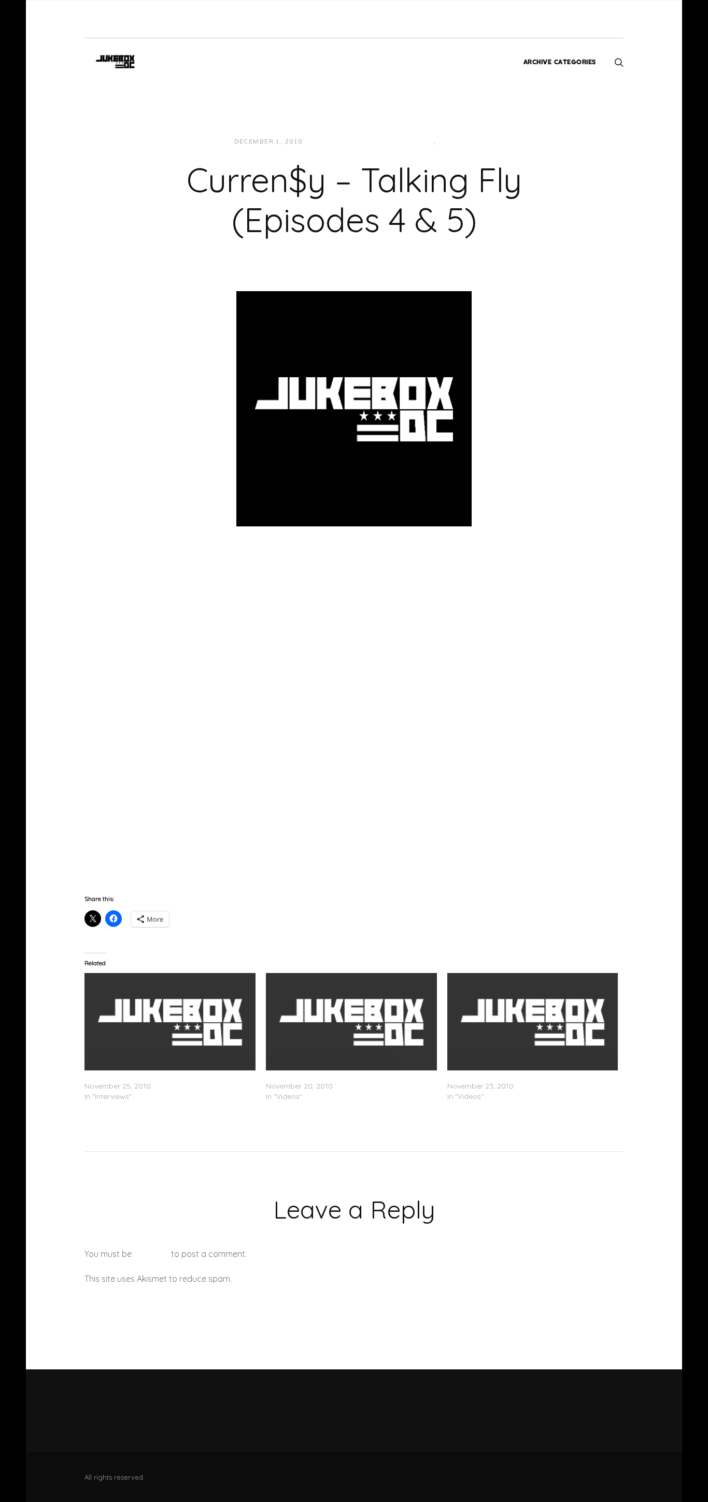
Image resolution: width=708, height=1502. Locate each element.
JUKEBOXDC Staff (346, 141)
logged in (151, 1254)
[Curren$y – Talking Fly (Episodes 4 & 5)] (354, 408)
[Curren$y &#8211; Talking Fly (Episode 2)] (532, 1021)
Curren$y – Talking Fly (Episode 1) (324, 1075)
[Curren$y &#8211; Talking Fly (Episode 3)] (170, 1021)
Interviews (412, 141)
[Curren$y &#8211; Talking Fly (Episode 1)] (351, 1021)
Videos (452, 141)
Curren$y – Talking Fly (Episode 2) (506, 1075)
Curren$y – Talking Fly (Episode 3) (143, 1075)
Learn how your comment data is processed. (319, 1279)
